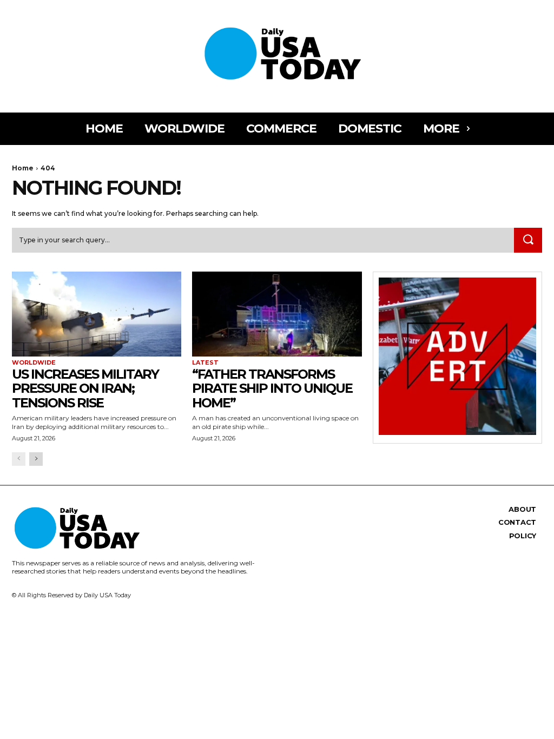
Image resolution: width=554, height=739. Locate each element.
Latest (205, 362)
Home (23, 168)
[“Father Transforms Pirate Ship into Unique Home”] (276, 314)
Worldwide (34, 362)
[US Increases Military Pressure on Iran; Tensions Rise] (96, 314)
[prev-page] (18, 459)
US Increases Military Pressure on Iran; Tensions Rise (85, 388)
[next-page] (36, 459)
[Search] (528, 240)
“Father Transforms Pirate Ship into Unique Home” (272, 388)
